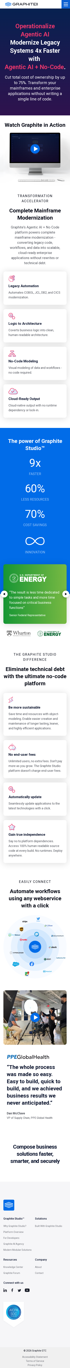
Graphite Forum (11, 1273)
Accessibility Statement (35, 1357)
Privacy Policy (35, 1365)
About (38, 1267)
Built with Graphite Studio (48, 1226)
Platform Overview (13, 1232)
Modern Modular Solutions (17, 1250)
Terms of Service (35, 1361)
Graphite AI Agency (13, 1244)
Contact (39, 1273)
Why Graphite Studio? (14, 1226)
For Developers (11, 1238)
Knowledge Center (13, 1267)
